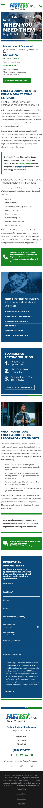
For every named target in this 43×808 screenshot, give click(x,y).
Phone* (6, 600)
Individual (21, 736)
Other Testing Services (15, 335)
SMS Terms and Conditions (18, 684)
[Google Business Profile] (21, 755)
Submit (8, 691)
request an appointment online (22, 259)
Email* (6, 608)
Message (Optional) (11, 640)
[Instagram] (31, 755)
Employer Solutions (14, 331)
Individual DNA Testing (15, 321)
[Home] (22, 6)
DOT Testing (10, 326)
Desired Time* (9, 632)
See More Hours (10, 65)
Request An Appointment (18, 387)
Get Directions (10, 58)
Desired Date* (9, 624)
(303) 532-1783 (20, 166)
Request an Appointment (17, 80)
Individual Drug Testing (16, 312)
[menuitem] (21, 789)
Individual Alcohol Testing (17, 316)
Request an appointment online (22, 541)
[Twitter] (16, 755)
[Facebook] (11, 755)
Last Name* (8, 592)
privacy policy (33, 682)
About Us (21, 744)
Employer (21, 740)
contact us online (25, 163)
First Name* (8, 584)
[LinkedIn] (26, 755)
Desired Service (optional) (14, 616)
